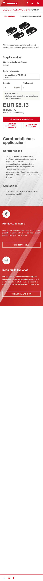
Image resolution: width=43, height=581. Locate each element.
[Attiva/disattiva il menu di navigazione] (4, 3)
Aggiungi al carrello (23, 119)
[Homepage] (12, 3)
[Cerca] (37, 3)
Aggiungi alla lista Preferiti (12, 125)
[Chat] (14, 578)
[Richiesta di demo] (9, 578)
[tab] (9, 16)
